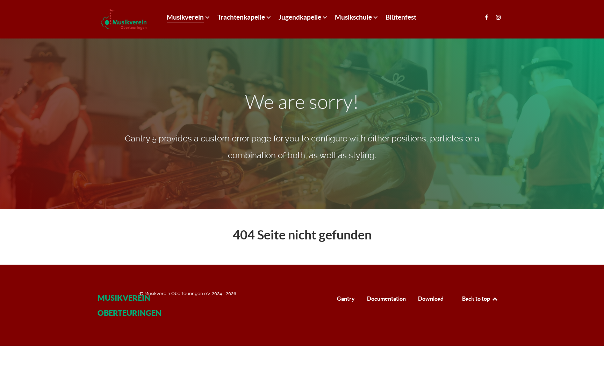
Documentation (386, 298)
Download (431, 298)
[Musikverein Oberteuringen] (123, 19)
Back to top (476, 298)
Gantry (346, 298)
